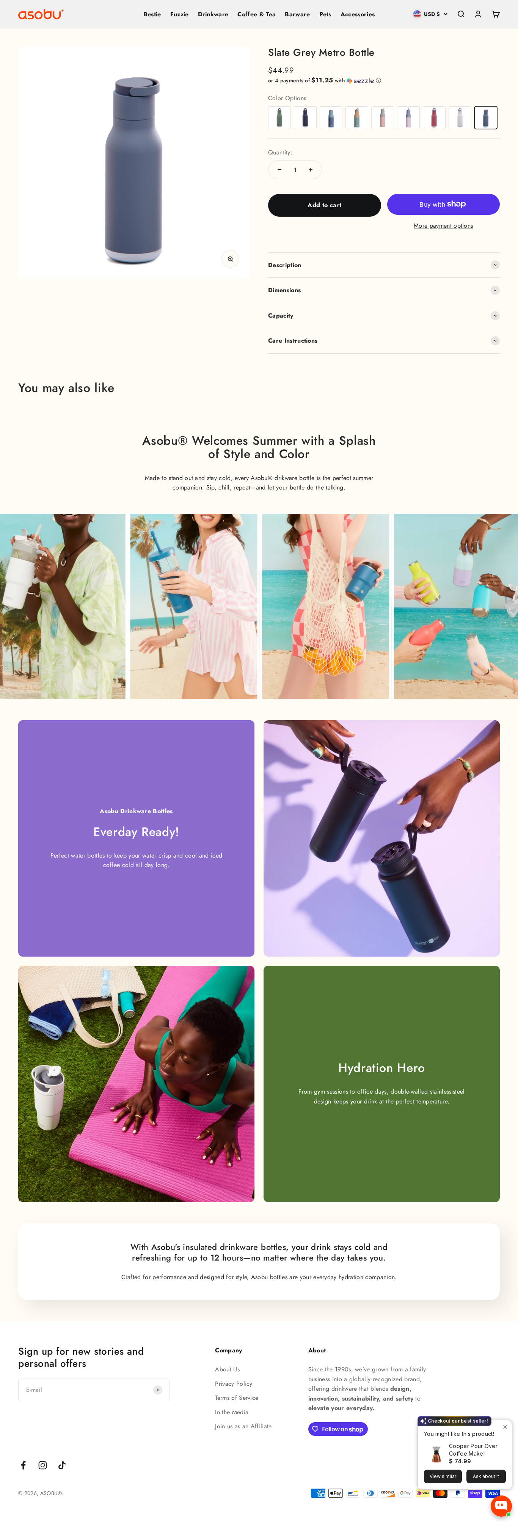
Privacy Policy (233, 1383)
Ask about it (486, 1476)
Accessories (358, 14)
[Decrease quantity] (279, 170)
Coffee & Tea (256, 14)
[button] (384, 80)
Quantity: (280, 152)
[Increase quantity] (311, 170)
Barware (297, 14)
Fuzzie (179, 14)
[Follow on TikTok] (62, 1465)
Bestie (152, 14)
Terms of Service (236, 1397)
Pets (325, 14)
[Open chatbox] (501, 1506)
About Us (227, 1369)
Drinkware (213, 14)
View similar (443, 1476)
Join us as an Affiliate (243, 1426)
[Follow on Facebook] (23, 1465)
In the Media (231, 1412)
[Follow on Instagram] (43, 1465)
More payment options (443, 225)
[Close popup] (505, 1427)
